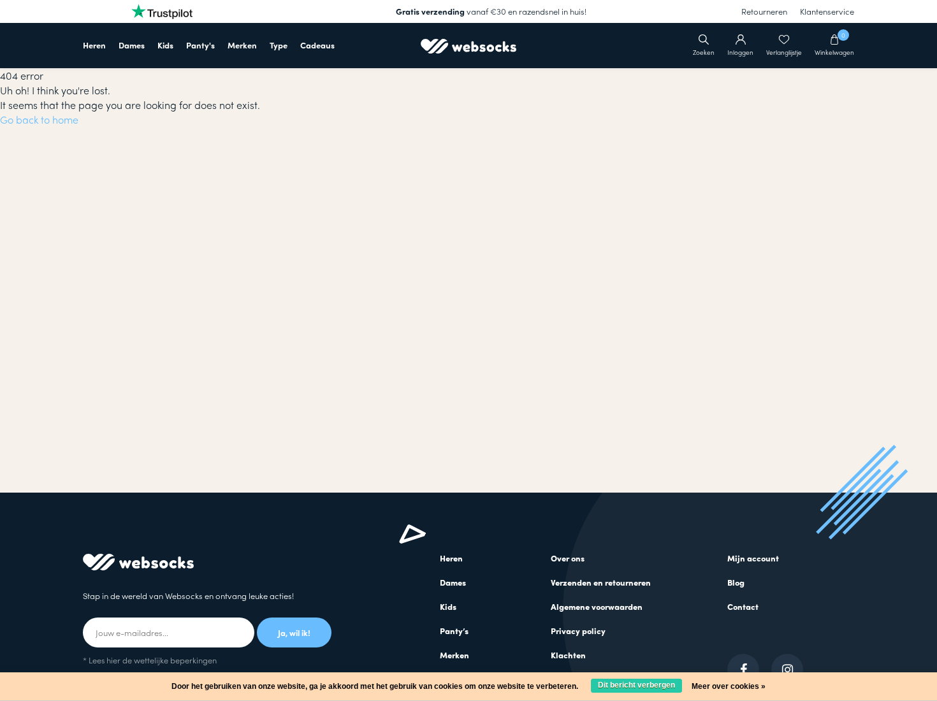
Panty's (200, 45)
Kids (165, 45)
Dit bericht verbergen (636, 685)
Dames (132, 45)
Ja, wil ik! (294, 632)
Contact (743, 606)
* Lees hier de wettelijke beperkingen (150, 660)
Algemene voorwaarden (597, 606)
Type (278, 45)
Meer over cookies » (729, 686)
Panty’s (454, 631)
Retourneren (764, 11)
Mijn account (753, 558)
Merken (242, 45)
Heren (94, 45)
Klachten (568, 655)
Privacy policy (578, 631)
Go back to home (39, 119)
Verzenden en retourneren (601, 582)
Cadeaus (317, 45)
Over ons (568, 558)
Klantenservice (827, 11)
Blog (736, 582)
